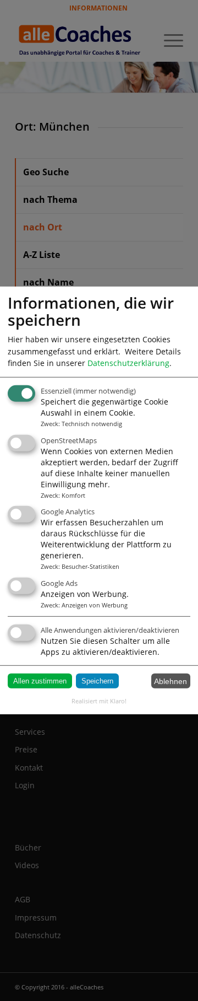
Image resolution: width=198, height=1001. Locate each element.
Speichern (97, 681)
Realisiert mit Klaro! (99, 701)
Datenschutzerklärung (128, 363)
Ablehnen (170, 680)
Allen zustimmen (40, 681)
